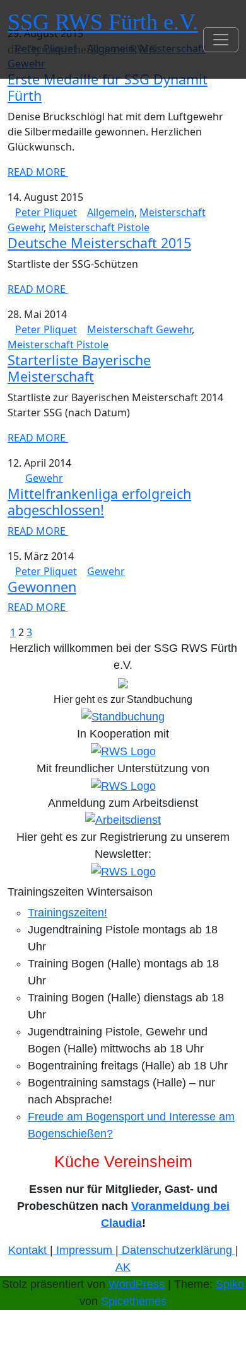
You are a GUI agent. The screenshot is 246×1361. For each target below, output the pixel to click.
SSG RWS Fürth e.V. (103, 22)
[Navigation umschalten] (220, 39)
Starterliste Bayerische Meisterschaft (79, 368)
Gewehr (44, 478)
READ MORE (38, 172)
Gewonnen (42, 587)
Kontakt (29, 1250)
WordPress (136, 1284)
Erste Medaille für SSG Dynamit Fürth (108, 87)
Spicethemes (134, 1301)
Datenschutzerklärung (177, 1250)
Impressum (84, 1250)
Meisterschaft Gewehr (139, 329)
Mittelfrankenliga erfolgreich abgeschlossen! (99, 501)
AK (123, 1267)
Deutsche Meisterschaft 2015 (99, 243)
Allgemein (110, 212)
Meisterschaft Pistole (99, 227)
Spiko (230, 1284)
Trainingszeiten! (67, 912)
